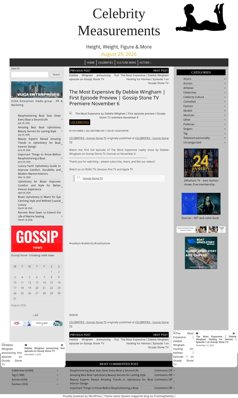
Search (15, 68)
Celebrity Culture (193, 97)
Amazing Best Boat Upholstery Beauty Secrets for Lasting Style (108, 375)
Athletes (188, 88)
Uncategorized (192, 142)
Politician (189, 124)
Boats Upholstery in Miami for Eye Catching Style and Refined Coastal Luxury (39, 200)
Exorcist (186, 218)
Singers (188, 129)
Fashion (188, 106)
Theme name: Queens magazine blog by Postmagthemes (139, 396)
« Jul (35, 315)
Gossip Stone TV (93, 178)
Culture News (126, 62)
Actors (144, 62)
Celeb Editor (121, 131)
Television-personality (196, 138)
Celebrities (105, 62)
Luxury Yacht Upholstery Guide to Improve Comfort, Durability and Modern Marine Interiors (39, 169)
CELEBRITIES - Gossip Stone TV (88, 138)
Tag (185, 133)
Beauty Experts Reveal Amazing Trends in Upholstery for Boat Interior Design (39, 142)
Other (187, 119)
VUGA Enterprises (22, 101)
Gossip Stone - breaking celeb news (32, 255)
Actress (188, 83)
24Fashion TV (192, 180)
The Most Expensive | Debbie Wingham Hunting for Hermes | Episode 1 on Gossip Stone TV (145, 79)
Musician (188, 115)
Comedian (189, 101)
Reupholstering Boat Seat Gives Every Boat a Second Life (104, 370)
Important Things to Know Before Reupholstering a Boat (104, 388)
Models (187, 110)
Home (91, 62)
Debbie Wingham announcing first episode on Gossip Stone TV (44, 349)
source (73, 314)
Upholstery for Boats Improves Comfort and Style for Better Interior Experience (39, 185)
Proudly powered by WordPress (82, 396)
